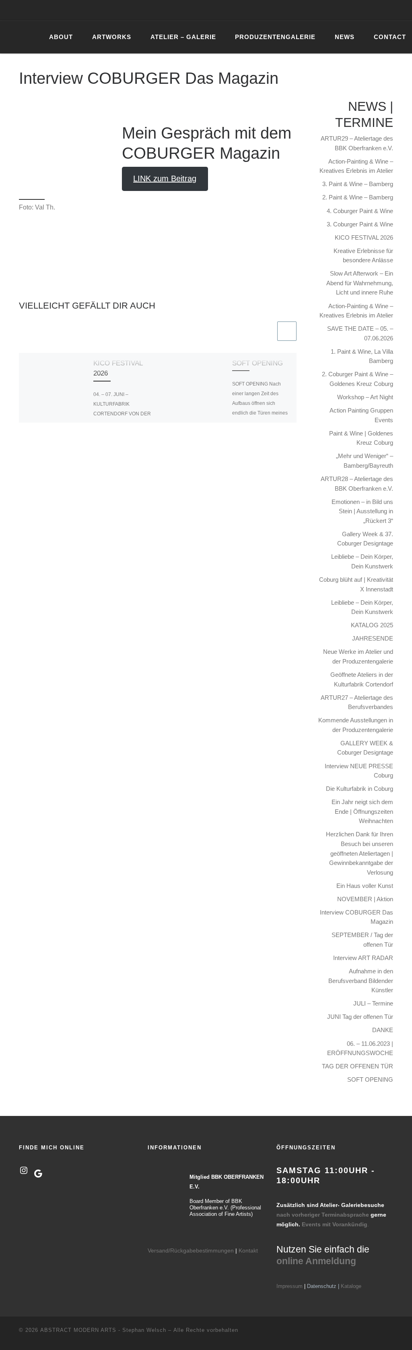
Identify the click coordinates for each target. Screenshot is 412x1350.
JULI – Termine (373, 1003)
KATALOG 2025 (372, 625)
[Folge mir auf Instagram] (359, 10)
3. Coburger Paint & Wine (360, 224)
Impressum (289, 1286)
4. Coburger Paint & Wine (360, 210)
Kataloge (351, 1286)
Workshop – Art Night (365, 397)
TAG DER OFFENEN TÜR (357, 1066)
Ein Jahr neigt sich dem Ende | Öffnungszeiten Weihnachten (362, 811)
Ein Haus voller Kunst (364, 885)
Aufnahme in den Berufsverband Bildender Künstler (360, 980)
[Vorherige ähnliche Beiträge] (266, 331)
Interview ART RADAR (363, 957)
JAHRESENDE (372, 638)
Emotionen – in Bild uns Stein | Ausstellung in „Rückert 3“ (362, 511)
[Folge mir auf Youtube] (371, 10)
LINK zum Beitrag (164, 178)
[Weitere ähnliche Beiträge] (287, 331)
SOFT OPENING (257, 363)
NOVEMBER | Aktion (365, 899)
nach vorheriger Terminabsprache (322, 1214)
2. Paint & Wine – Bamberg (357, 197)
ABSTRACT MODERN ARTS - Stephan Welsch (103, 1330)
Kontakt (248, 1250)
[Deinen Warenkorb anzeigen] (401, 10)
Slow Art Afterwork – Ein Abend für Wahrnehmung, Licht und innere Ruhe (359, 283)
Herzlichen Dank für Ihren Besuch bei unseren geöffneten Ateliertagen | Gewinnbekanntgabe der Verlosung (359, 853)
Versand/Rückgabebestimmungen (191, 1250)
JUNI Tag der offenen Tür (360, 1016)
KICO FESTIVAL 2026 (364, 237)
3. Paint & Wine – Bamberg (357, 183)
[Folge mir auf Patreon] (382, 10)
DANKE (382, 1029)
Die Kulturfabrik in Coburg (359, 788)
